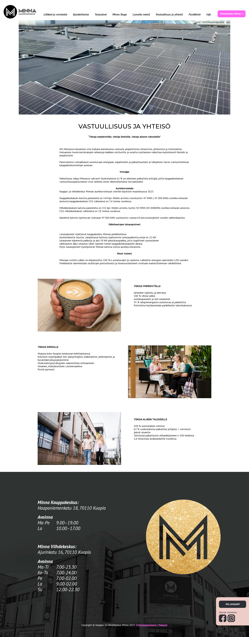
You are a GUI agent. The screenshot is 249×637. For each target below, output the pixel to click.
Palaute (163, 625)
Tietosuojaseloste (146, 625)
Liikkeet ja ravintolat (55, 14)
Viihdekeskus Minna (230, 13)
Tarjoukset (101, 14)
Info (208, 14)
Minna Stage (119, 14)
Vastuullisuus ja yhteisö (169, 14)
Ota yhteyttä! (233, 604)
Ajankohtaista (81, 14)
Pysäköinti (195, 14)
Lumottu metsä (141, 14)
